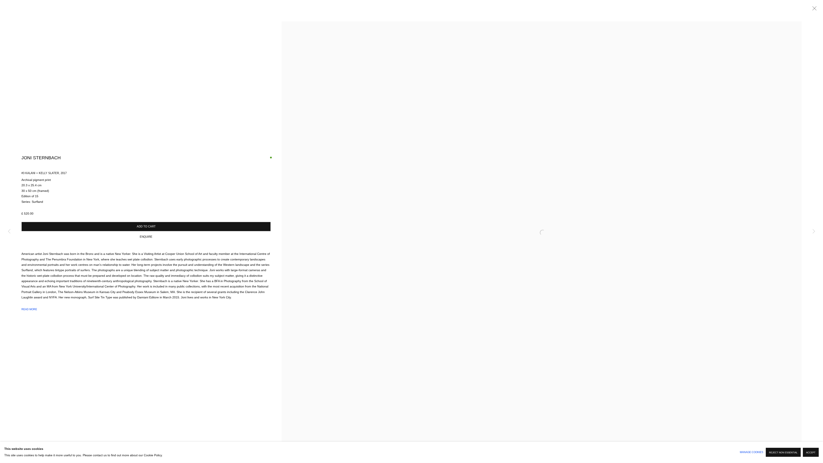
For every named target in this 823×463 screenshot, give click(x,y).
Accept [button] (810, 452)
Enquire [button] (146, 236)
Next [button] (814, 231)
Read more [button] (29, 309)
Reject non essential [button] (783, 452)
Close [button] (813, 9)
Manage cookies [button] (751, 452)
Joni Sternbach (41, 157)
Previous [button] (9, 231)
